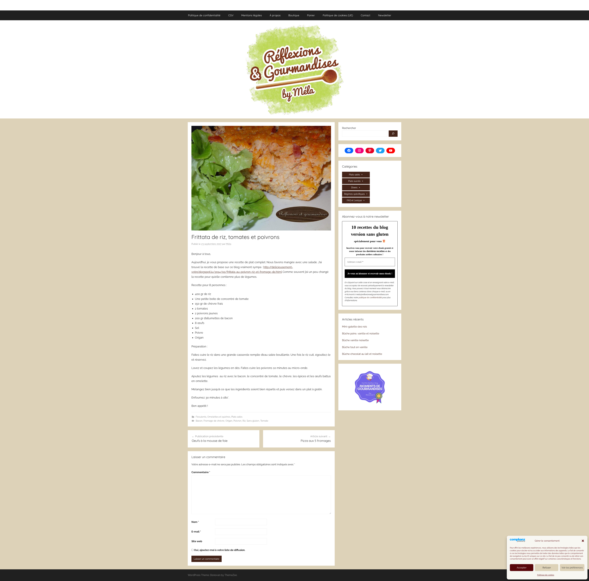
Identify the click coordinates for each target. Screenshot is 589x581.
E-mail (196, 531)
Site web (196, 541)
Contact (365, 15)
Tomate (264, 420)
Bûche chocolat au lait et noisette (362, 353)
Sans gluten (253, 420)
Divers (354, 187)
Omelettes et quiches (218, 416)
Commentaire (200, 472)
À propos (275, 15)
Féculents (201, 416)
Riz (244, 420)
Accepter (521, 567)
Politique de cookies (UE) (338, 15)
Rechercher (349, 128)
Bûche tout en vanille (355, 347)
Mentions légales (251, 15)
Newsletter (384, 15)
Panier (311, 15)
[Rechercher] (393, 133)
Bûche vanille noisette (355, 340)
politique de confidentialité (370, 297)
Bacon (199, 420)
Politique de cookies (545, 575)
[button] (582, 540)
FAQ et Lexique (354, 200)
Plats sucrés (354, 181)
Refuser (547, 567)
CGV (230, 15)
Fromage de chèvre (214, 420)
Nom (195, 521)
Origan (228, 420)
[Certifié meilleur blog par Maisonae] (370, 386)
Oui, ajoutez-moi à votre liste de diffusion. (219, 550)
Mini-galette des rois (354, 326)
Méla (228, 244)
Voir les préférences (572, 567)
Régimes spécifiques (354, 194)
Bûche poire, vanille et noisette (360, 333)
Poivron (237, 420)
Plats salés (236, 416)
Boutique (293, 15)
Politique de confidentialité (204, 15)
